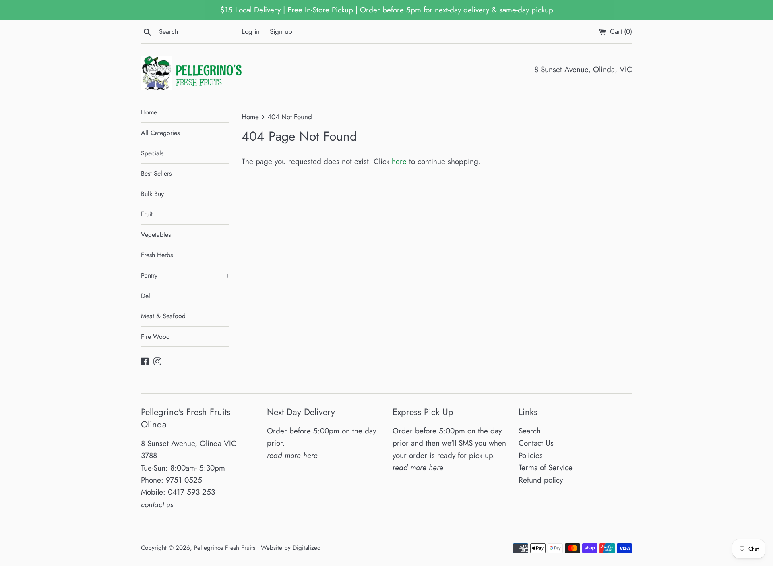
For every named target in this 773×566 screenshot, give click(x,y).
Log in (251, 31)
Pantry (185, 275)
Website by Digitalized (291, 547)
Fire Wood (155, 336)
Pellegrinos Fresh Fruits (224, 547)
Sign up (281, 31)
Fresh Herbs (157, 254)
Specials (152, 153)
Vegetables (156, 234)
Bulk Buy (152, 194)
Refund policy (541, 480)
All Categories (160, 132)
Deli (146, 296)
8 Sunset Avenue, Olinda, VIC (583, 69)
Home (149, 112)
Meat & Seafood (163, 316)
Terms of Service (546, 467)
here (399, 161)
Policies (531, 455)
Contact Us (536, 442)
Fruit (147, 214)
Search (530, 430)
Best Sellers (156, 173)
